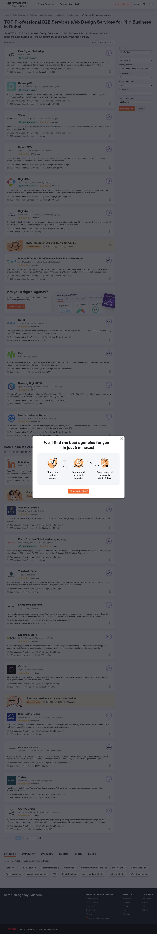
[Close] (121, 438)
